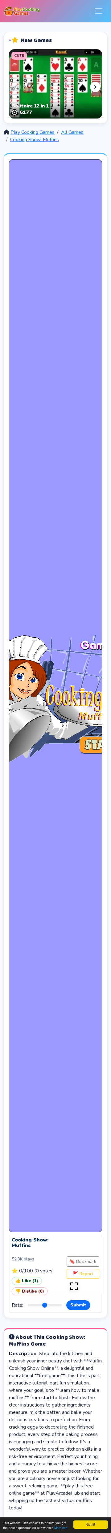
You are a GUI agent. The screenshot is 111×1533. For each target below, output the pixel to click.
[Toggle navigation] (98, 11)
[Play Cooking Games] (22, 11)
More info (61, 1527)
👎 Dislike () (29, 1291)
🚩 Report (83, 1274)
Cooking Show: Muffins (34, 139)
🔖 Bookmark (82, 1261)
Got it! (90, 1524)
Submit (78, 1305)
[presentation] (15, 87)
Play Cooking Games (32, 132)
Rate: (17, 1305)
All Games (72, 132)
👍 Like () (26, 1281)
